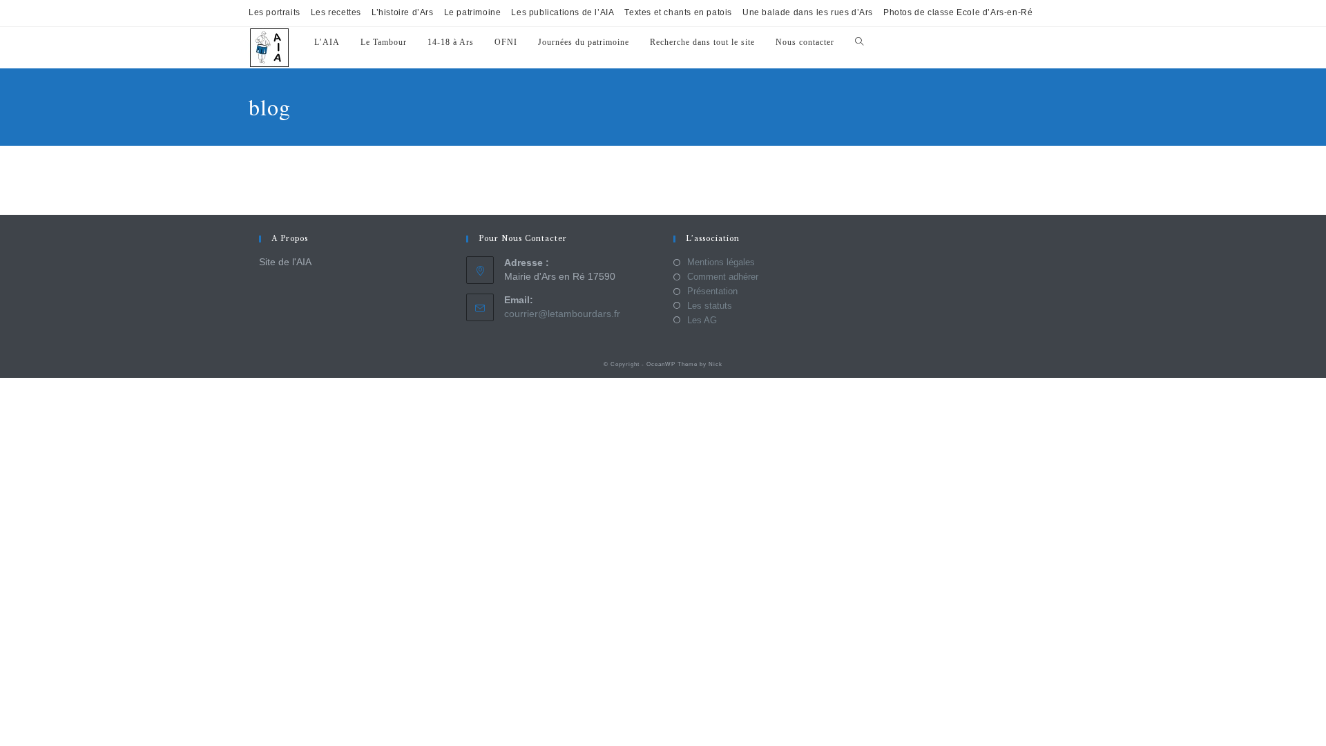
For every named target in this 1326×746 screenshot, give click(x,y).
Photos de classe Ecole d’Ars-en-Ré (957, 12)
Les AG (702, 320)
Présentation (712, 291)
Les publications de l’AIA (562, 12)
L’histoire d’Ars (403, 12)
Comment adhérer (722, 276)
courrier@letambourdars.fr (562, 313)
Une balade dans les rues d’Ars (807, 12)
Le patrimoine (472, 12)
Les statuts (709, 305)
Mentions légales (721, 262)
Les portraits (274, 12)
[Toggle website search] (859, 42)
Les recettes (336, 12)
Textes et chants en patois (678, 12)
